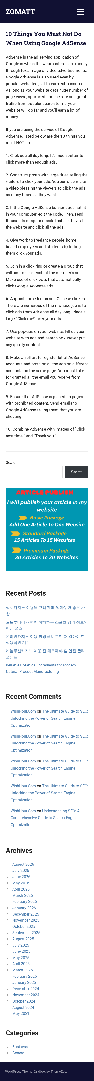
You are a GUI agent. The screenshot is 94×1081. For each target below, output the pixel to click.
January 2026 (24, 908)
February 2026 (24, 901)
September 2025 (26, 932)
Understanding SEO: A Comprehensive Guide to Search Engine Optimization (45, 818)
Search (12, 462)
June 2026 (21, 876)
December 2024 (25, 988)
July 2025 (20, 945)
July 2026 (20, 870)
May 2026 (20, 883)
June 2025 (21, 951)
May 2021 (20, 1013)
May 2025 (20, 957)
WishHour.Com (23, 711)
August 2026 (23, 864)
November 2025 (25, 920)
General (18, 1053)
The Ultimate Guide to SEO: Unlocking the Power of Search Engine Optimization (49, 718)
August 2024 (23, 1007)
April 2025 (21, 963)
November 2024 (25, 995)
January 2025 (24, 982)
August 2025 (23, 939)
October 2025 (23, 926)
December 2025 (25, 914)
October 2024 (23, 1001)
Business (20, 1047)
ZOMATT (20, 11)
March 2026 (22, 895)
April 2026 (21, 889)
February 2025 (24, 976)
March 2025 (22, 970)
